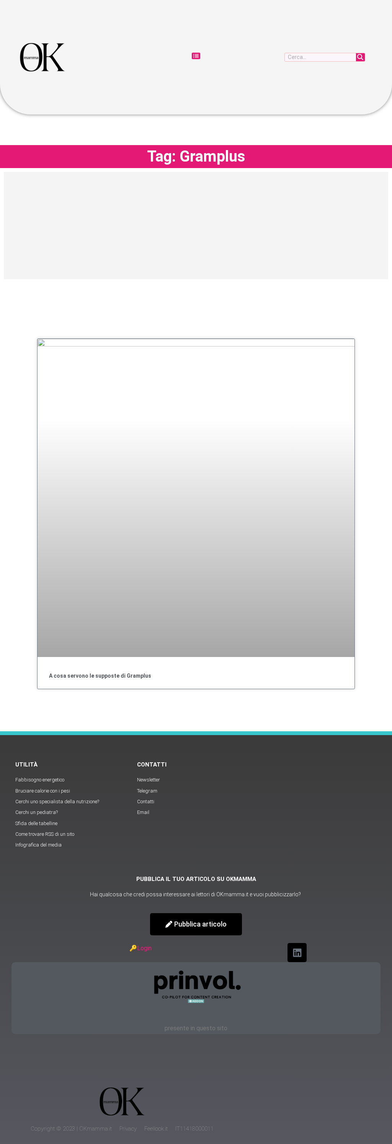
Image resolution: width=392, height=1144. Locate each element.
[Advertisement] (196, 225)
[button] (196, 57)
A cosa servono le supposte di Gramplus (100, 676)
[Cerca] (360, 57)
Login (144, 948)
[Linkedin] (297, 952)
